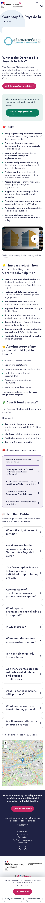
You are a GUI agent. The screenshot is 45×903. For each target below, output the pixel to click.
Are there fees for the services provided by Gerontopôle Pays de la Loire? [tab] (20, 550)
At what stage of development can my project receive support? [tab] (21, 593)
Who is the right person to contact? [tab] (22, 532)
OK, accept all (22, 892)
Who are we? (22, 832)
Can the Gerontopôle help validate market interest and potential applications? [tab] (22, 674)
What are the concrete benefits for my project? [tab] (20, 708)
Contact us (22, 837)
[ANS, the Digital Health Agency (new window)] (22, 876)
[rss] (25, 848)
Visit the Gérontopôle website (18, 86)
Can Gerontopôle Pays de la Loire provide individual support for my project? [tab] (22, 572)
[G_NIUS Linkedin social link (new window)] (19, 848)
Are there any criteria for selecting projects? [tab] (21, 723)
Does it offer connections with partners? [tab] (21, 693)
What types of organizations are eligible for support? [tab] (22, 612)
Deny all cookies (13, 899)
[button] (22, 760)
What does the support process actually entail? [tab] (21, 640)
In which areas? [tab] (16, 627)
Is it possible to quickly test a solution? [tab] (20, 656)
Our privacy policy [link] (22, 885)
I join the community (23, 809)
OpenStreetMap (34, 785)
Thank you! (22, 843)
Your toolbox (22, 834)
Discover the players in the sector (20, 113)
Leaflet (28, 785)
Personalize (34, 899)
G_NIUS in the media (22, 840)
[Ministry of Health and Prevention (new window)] (22, 865)
